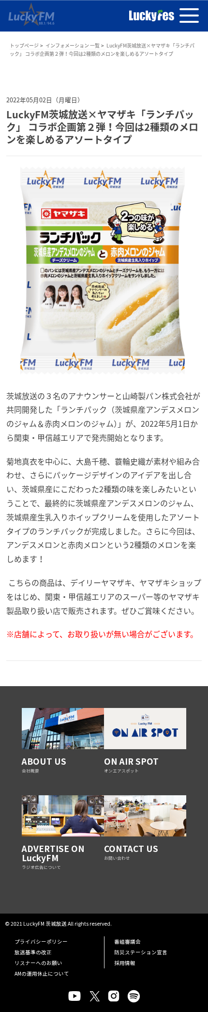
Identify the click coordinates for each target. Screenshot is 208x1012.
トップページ (24, 45)
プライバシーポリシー (41, 941)
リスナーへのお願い (38, 962)
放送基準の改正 (33, 952)
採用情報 (124, 962)
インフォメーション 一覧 (72, 45)
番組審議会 (127, 941)
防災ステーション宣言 (140, 952)
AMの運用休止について (42, 973)
